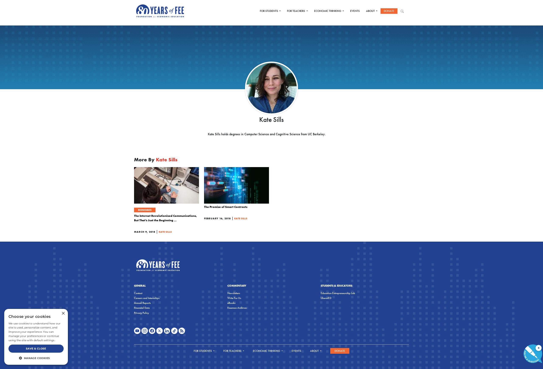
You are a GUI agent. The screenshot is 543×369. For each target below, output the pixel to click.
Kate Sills (165, 231)
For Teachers (296, 11)
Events (355, 11)
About (370, 11)
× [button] (63, 313)
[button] (36, 358)
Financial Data (142, 307)
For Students (269, 11)
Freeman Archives (237, 307)
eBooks (231, 302)
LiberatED (326, 298)
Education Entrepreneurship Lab (338, 293)
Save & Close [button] (36, 348)
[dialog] (36, 337)
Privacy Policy (141, 312)
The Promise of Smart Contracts (225, 207)
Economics (144, 209)
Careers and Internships (147, 298)
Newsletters (233, 293)
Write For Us (234, 298)
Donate (389, 11)
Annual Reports (142, 302)
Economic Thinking (328, 11)
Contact (138, 293)
